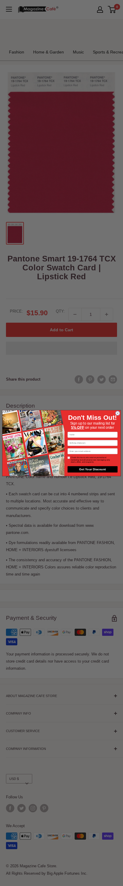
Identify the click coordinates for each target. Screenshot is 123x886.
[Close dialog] (118, 413)
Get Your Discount (92, 469)
